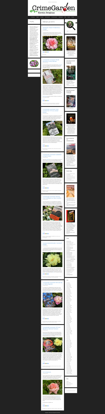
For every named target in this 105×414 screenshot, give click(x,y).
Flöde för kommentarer (69, 383)
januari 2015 (68, 368)
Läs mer (44, 144)
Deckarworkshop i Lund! (69, 175)
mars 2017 (67, 339)
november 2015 (68, 357)
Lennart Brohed (45, 148)
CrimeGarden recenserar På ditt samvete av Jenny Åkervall (51, 60)
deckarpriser (52, 408)
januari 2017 (68, 341)
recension (44, 149)
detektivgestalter (69, 252)
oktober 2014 (68, 372)
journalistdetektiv (53, 103)
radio (44, 54)
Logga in (67, 381)
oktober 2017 (68, 332)
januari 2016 (68, 355)
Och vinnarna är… (47, 372)
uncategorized (69, 274)
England (59, 408)
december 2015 (68, 356)
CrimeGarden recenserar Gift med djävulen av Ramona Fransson (51, 328)
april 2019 (67, 314)
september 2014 (68, 373)
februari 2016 (68, 354)
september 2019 (68, 312)
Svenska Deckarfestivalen (33, 48)
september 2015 (68, 359)
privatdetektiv (49, 236)
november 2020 (68, 305)
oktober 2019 (68, 311)
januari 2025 (68, 290)
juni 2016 (67, 349)
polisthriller (72, 260)
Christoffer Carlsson (71, 243)
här (57, 34)
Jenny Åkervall (45, 103)
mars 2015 (67, 366)
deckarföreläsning (69, 247)
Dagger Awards (45, 408)
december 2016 (68, 342)
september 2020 (68, 307)
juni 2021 (67, 303)
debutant (45, 236)
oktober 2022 (68, 295)
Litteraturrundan (35, 54)
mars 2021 (67, 304)
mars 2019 (67, 315)
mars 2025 (67, 289)
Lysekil (52, 148)
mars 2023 (67, 294)
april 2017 (67, 338)
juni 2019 (67, 313)
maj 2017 (67, 337)
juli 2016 (67, 348)
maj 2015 (67, 364)
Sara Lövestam (57, 236)
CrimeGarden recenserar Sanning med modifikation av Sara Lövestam (52, 197)
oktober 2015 (68, 358)
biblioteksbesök (68, 241)
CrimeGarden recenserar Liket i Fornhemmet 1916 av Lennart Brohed (51, 111)
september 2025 (68, 287)
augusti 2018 (68, 322)
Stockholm (44, 191)
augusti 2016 (68, 347)
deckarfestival (45, 276)
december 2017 (68, 330)
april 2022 (67, 297)
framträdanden (69, 254)
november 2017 (68, 331)
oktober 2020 (68, 306)
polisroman (56, 148)
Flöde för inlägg (68, 382)
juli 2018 (67, 323)
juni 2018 (67, 324)
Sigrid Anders (56, 190)
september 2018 (68, 321)
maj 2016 (67, 350)
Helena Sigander (45, 321)
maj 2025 (67, 288)
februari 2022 (68, 298)
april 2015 (67, 365)
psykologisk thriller (71, 261)
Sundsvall (60, 276)
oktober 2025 (68, 286)
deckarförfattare (53, 276)
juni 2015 (67, 363)
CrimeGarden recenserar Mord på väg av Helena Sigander (52, 283)
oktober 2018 (68, 320)
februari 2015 (68, 367)
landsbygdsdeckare (68, 259)
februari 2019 (68, 316)
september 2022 (68, 296)
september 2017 (68, 333)
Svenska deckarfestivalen (48, 277)
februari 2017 (68, 340)
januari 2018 (68, 329)
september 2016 (68, 346)
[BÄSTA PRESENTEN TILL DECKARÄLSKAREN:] (70, 148)
